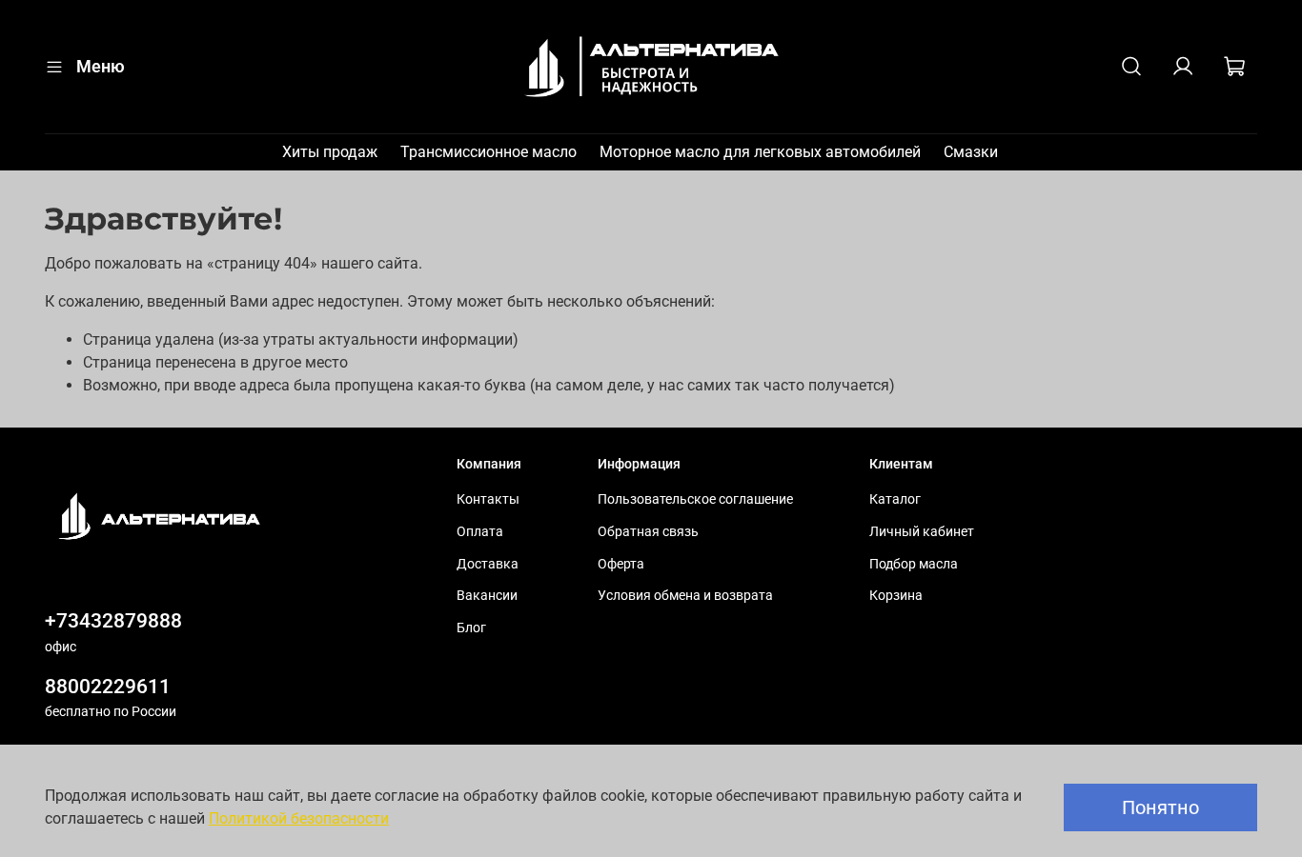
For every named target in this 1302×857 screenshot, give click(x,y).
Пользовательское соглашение (695, 499)
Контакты (488, 499)
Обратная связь (648, 532)
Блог (471, 628)
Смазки (971, 152)
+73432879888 (113, 620)
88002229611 (108, 686)
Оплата (480, 532)
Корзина (896, 596)
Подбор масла (913, 564)
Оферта (621, 564)
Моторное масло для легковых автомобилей (760, 152)
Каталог (895, 499)
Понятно (1160, 807)
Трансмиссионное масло (488, 152)
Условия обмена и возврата (685, 596)
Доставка (488, 564)
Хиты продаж (329, 152)
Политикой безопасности (299, 818)
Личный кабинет (921, 532)
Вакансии (487, 596)
